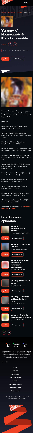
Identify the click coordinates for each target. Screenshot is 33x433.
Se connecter (15, 391)
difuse (23, 398)
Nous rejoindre (15, 387)
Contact (15, 367)
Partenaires (15, 374)
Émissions (11, 12)
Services (15, 381)
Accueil (3, 12)
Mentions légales (15, 377)
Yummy (19, 12)
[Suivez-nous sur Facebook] (2, 362)
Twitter (12, 209)
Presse (15, 371)
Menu (28, 3)
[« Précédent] (4, 332)
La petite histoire (15, 384)
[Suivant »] (9, 332)
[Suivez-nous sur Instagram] (6, 362)
